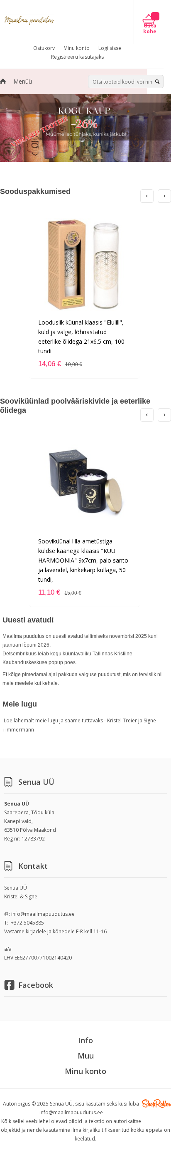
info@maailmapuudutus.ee (43, 913)
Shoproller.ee (156, 1103)
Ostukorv (44, 48)
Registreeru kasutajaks (77, 56)
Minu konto (77, 48)
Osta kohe (149, 29)
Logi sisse (109, 48)
